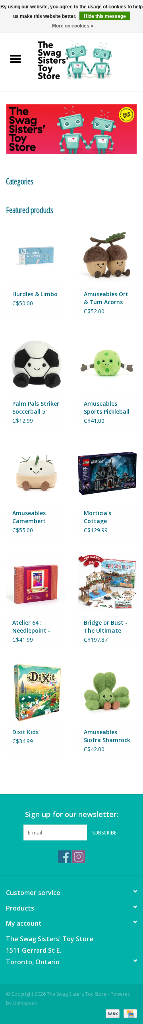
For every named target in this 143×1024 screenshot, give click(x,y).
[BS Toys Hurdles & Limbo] (36, 254)
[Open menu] (15, 58)
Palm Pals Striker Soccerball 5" (35, 407)
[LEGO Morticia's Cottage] (107, 473)
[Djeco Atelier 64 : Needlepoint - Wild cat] (36, 582)
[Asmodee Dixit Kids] (36, 692)
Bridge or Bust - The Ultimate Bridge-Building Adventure (106, 627)
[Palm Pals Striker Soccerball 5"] (36, 363)
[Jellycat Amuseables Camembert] (36, 473)
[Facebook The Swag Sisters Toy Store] (64, 856)
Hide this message (105, 16)
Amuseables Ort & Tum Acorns (106, 298)
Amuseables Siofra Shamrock (107, 736)
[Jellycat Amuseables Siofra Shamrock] (107, 692)
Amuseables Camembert (29, 517)
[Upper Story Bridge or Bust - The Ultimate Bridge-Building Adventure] (107, 582)
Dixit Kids (25, 732)
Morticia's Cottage (97, 517)
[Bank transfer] (112, 1013)
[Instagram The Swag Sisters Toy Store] (78, 856)
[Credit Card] (129, 1013)
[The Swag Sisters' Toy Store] (87, 59)
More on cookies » (72, 26)
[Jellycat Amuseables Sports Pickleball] (107, 363)
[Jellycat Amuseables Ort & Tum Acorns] (107, 254)
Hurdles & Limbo (35, 294)
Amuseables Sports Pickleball (106, 407)
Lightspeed (25, 1003)
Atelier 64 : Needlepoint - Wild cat (31, 627)
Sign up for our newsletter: (71, 814)
